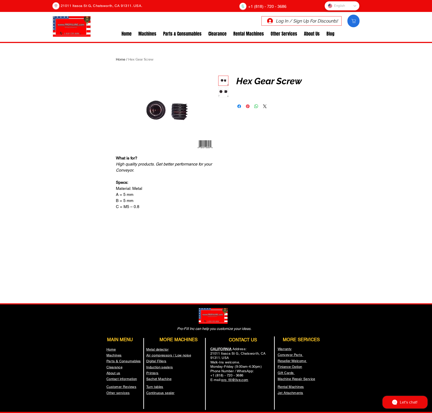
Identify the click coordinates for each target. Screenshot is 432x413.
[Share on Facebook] (239, 106)
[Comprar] (353, 21)
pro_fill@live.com (234, 380)
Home (120, 59)
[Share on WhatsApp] (256, 106)
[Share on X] (265, 106)
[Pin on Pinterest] (247, 106)
